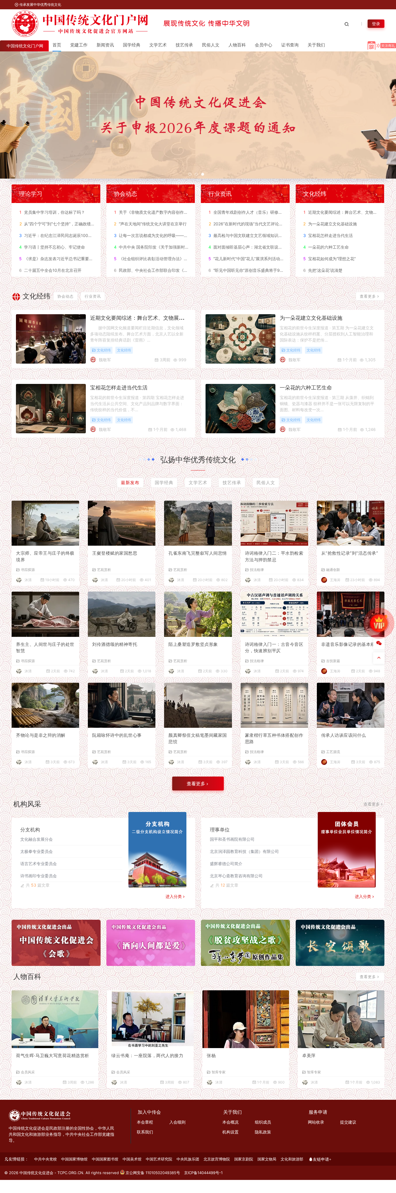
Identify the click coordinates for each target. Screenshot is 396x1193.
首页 (56, 45)
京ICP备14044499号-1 (203, 1172)
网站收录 (316, 1122)
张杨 (211, 1055)
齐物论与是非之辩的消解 (41, 735)
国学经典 (131, 45)
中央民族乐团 (188, 1159)
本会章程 (145, 1122)
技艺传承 (184, 45)
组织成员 (263, 1122)
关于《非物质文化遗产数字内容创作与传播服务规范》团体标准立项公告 (181, 212)
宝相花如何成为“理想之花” (329, 258)
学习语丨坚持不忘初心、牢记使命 (52, 247)
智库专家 (219, 1072)
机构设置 (230, 1131)
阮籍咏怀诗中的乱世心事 (117, 735)
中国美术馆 (132, 1159)
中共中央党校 (45, 1159)
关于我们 (316, 45)
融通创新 (333, 569)
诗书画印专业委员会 (38, 875)
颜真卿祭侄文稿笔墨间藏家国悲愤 (197, 738)
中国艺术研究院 (159, 1159)
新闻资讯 (105, 45)
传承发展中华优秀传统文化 (40, 4)
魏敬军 (105, 359)
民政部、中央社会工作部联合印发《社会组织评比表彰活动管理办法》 (179, 270)
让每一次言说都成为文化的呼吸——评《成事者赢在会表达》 (171, 235)
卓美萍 (309, 1055)
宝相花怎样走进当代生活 (328, 235)
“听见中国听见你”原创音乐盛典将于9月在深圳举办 (256, 270)
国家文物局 (266, 1159)
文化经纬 (314, 193)
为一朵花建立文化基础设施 (330, 223)
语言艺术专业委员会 (38, 863)
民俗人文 (210, 45)
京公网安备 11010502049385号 (153, 1172)
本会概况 (230, 1122)
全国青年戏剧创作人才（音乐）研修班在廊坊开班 (256, 212)
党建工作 (79, 45)
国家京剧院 (243, 1159)
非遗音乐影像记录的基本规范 (350, 644)
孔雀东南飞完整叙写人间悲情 (197, 553)
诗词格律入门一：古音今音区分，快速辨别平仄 (274, 648)
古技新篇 (333, 661)
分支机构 (30, 830)
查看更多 (368, 296)
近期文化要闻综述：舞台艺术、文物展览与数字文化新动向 (158, 318)
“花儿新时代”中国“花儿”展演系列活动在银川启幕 (254, 258)
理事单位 (220, 830)
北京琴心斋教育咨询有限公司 (236, 875)
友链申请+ (322, 1159)
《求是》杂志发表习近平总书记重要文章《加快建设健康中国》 (78, 258)
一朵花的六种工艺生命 (326, 247)
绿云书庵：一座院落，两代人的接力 (147, 1055)
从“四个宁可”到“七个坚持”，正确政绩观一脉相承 (65, 223)
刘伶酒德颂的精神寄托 (114, 644)
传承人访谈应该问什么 (343, 735)
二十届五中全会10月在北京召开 (50, 270)
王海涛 (335, 580)
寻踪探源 (28, 569)
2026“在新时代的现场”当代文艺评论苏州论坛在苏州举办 (262, 223)
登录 (376, 23)
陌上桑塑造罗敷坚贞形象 (193, 644)
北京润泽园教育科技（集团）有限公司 (244, 851)
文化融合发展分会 (36, 839)
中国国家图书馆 (105, 1159)
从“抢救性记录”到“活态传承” (349, 553)
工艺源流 (333, 752)
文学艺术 (158, 45)
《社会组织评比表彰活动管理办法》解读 (153, 258)
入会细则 (177, 1122)
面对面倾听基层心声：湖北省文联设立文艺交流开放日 (259, 247)
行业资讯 (220, 193)
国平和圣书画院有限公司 (232, 839)
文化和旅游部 (292, 1159)
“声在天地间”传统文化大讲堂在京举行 (150, 223)
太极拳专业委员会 (36, 851)
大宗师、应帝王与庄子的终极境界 (45, 556)
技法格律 (257, 569)
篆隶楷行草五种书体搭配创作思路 (274, 738)
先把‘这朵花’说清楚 (322, 270)
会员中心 (263, 45)
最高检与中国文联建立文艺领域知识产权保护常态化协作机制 (265, 235)
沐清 (28, 580)
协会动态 (125, 193)
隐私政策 (263, 1131)
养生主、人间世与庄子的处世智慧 (45, 648)
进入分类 (174, 896)
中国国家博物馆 (74, 1159)
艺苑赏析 (104, 569)
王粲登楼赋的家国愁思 (114, 553)
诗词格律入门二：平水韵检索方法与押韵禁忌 (274, 556)
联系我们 (145, 1131)
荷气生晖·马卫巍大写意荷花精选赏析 (52, 1055)
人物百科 (237, 45)
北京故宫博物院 (217, 1159)
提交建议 (348, 1122)
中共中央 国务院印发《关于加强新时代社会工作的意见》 (167, 247)
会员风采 (28, 1072)
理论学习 (30, 193)
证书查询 (290, 45)
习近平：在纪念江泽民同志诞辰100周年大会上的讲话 (70, 235)
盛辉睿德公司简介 (226, 863)
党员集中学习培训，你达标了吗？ (52, 212)
